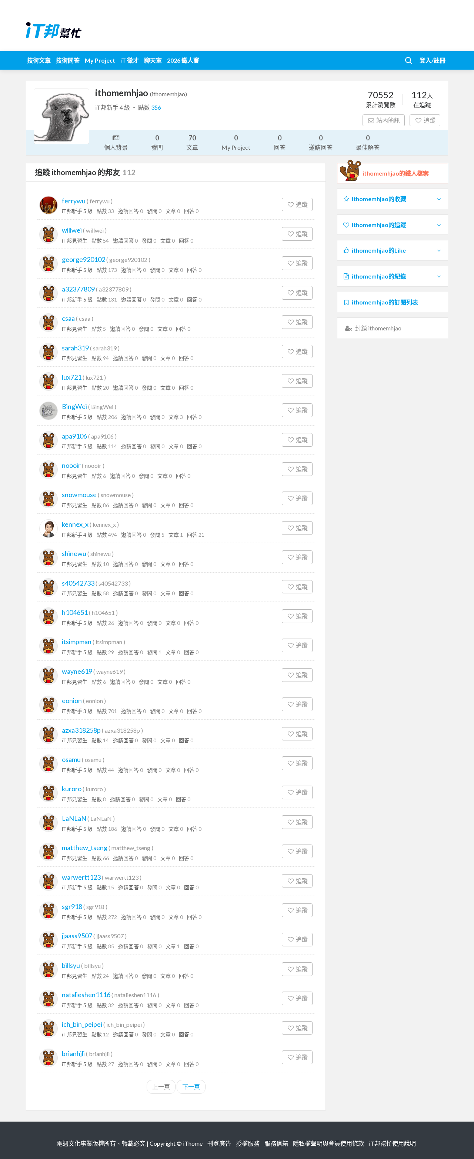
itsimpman (76, 641)
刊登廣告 (219, 1143)
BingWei (74, 406)
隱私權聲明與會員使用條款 (328, 1143)
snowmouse (79, 494)
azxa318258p (81, 730)
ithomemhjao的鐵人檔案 (396, 173)
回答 (280, 142)
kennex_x (75, 524)
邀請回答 (321, 142)
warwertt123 (81, 877)
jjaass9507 (77, 936)
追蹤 (429, 120)
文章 (192, 142)
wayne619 (77, 671)
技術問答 (68, 60)
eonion (72, 700)
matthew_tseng (84, 847)
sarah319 (75, 348)
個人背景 (116, 147)
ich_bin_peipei (82, 1024)
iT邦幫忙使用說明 (392, 1143)
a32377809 (78, 289)
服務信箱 (276, 1143)
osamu (71, 759)
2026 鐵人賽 (183, 60)
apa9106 (74, 436)
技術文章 (39, 60)
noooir (71, 465)
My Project (100, 60)
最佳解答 (368, 142)
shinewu (74, 553)
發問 (157, 142)
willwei (72, 230)
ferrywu (74, 201)
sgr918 (72, 906)
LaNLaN (74, 818)
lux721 (71, 377)
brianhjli (73, 1053)
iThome (193, 1143)
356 (156, 107)
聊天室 (153, 60)
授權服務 (248, 1143)
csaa (68, 318)
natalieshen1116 (86, 994)
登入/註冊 (432, 60)
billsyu (71, 965)
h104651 (75, 612)
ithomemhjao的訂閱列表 (385, 302)
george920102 (83, 259)
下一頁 (191, 1086)
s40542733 (78, 583)
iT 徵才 (129, 60)
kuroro (71, 789)
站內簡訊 (388, 120)
